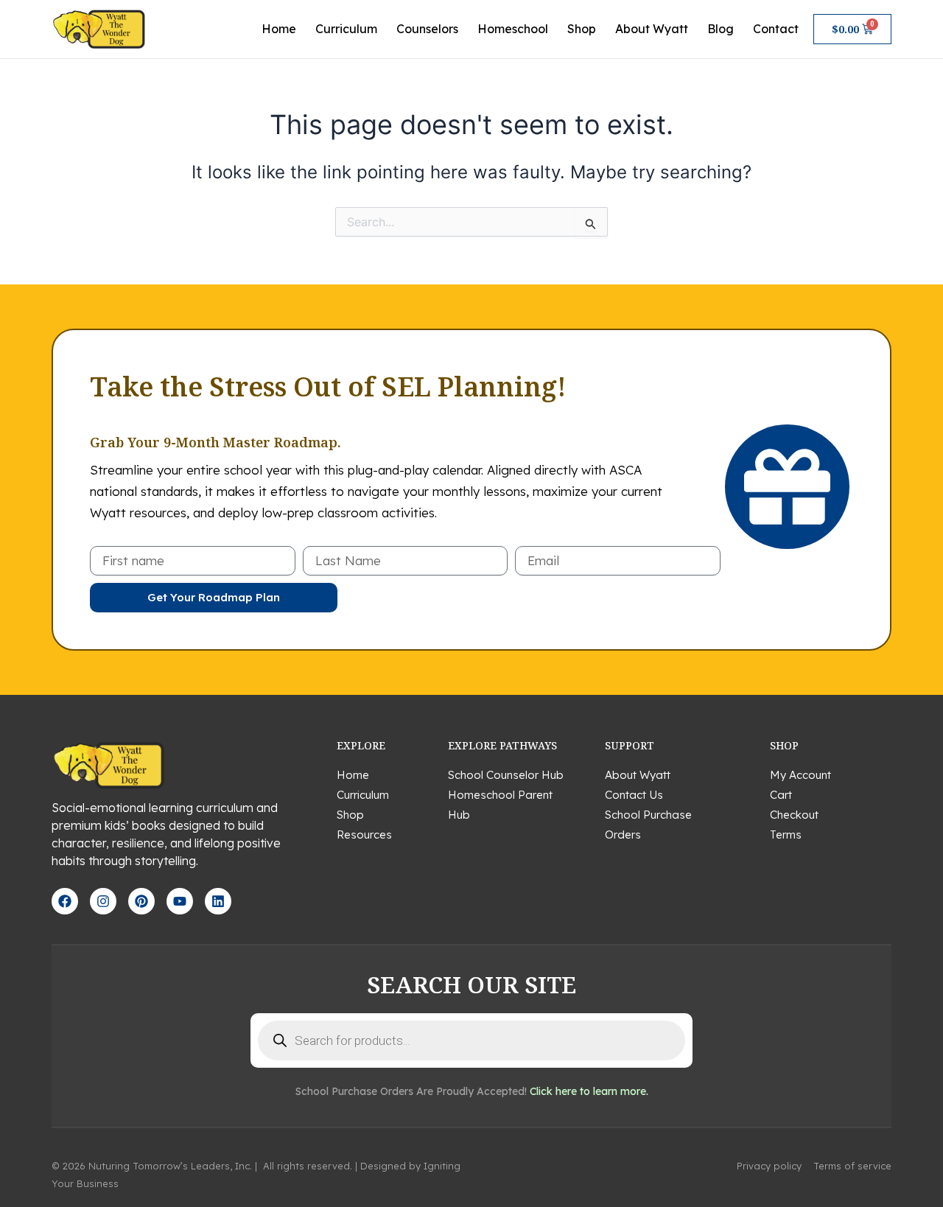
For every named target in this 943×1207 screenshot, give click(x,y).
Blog (720, 28)
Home (279, 28)
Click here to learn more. (589, 1091)
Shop (581, 28)
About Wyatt (651, 28)
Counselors (427, 28)
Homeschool (512, 28)
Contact (776, 28)
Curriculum (346, 28)
